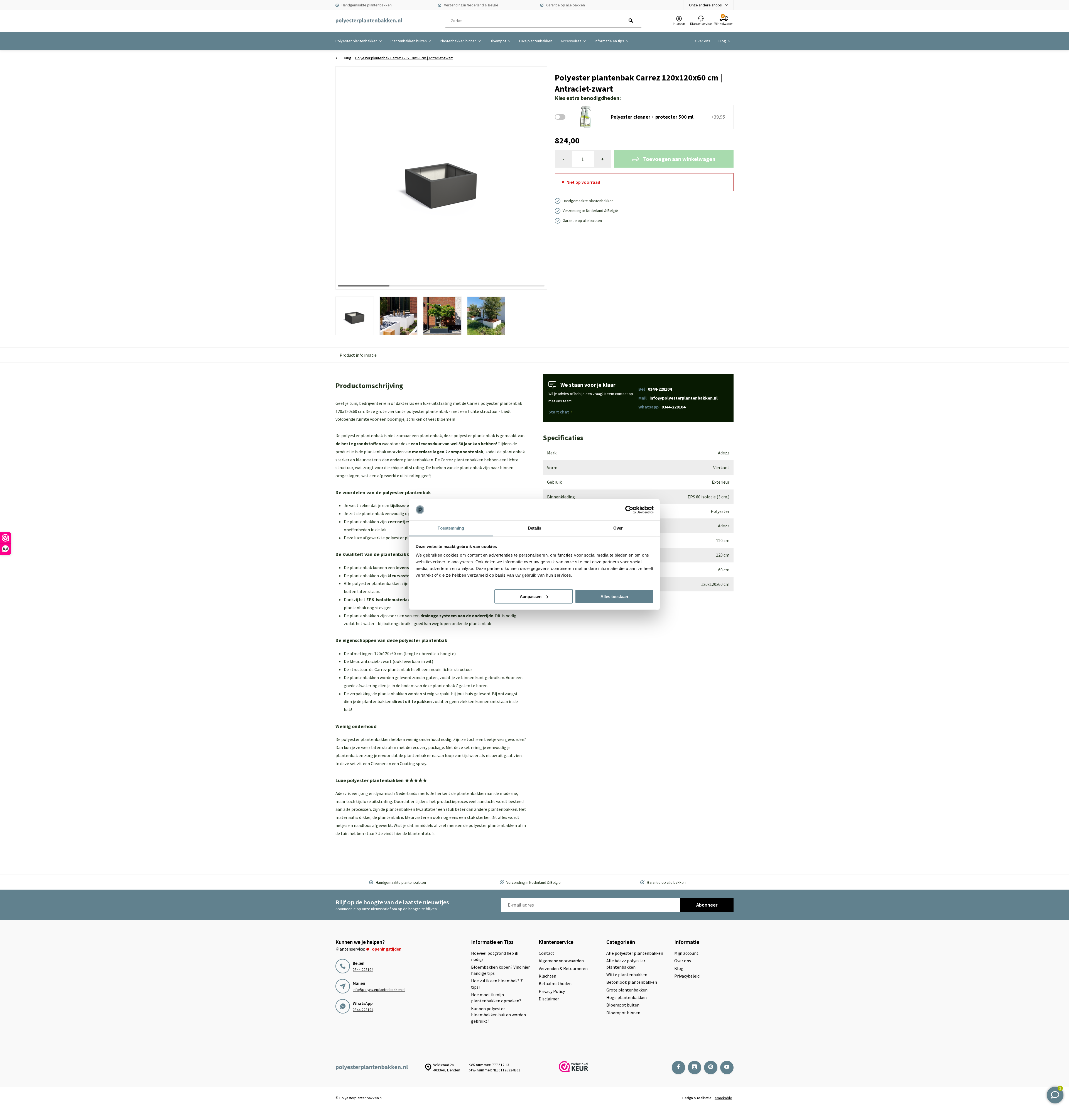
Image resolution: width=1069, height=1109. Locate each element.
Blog (722, 40)
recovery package (427, 747)
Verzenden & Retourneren (563, 968)
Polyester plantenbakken (356, 40)
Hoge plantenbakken (626, 997)
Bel (655, 389)
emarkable (723, 1098)
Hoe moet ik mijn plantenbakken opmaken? (496, 997)
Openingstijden (386, 949)
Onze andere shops (705, 5)
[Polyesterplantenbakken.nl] (368, 21)
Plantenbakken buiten (409, 40)
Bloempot (498, 40)
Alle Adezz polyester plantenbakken (625, 964)
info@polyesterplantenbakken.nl (379, 989)
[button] (536, 177)
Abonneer (706, 905)
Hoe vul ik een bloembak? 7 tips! (497, 984)
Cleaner (378, 763)
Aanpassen (530, 596)
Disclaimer (549, 999)
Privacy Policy (552, 991)
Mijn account (686, 953)
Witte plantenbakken (626, 974)
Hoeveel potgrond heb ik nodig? (494, 956)
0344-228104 (363, 969)
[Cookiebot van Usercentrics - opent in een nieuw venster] (629, 510)
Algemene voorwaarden (561, 960)
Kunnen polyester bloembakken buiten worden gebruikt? (498, 1015)
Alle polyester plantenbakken (634, 953)
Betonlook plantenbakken (631, 982)
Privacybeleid (687, 976)
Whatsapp (661, 407)
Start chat (558, 412)
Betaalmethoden (555, 983)
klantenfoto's (421, 833)
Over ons (702, 40)
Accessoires (571, 40)
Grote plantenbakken (627, 990)
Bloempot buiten (622, 1005)
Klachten (547, 976)
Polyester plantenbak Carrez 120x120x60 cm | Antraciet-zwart (404, 58)
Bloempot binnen (623, 1012)
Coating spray (413, 763)
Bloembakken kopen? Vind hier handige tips (500, 970)
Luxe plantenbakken (535, 40)
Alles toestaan (614, 596)
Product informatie (358, 355)
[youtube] (727, 1067)
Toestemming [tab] (451, 528)
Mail (678, 398)
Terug (346, 58)
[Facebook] (678, 1067)
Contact (546, 953)
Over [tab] (618, 528)
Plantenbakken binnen (458, 40)
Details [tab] (534, 528)
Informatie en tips (609, 40)
